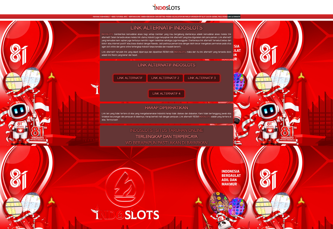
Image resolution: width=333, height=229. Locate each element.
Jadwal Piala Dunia (219, 16)
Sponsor (194, 16)
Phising (169, 16)
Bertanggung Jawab (137, 16)
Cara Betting (160, 16)
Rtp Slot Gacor (205, 16)
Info (126, 16)
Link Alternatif (234, 16)
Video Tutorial (117, 16)
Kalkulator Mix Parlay (181, 16)
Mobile (107, 16)
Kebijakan (150, 16)
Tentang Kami (98, 16)
